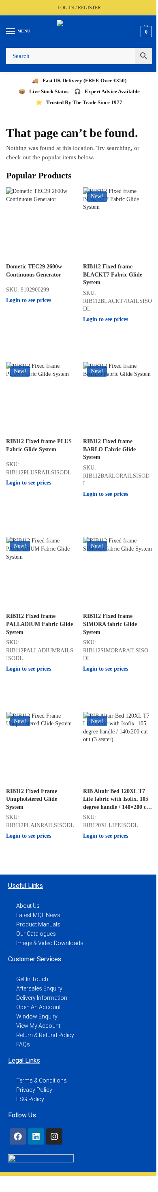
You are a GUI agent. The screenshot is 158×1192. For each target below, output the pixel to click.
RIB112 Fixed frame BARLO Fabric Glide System (109, 449)
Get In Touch (32, 979)
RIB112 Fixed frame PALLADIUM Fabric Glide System (39, 624)
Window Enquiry (37, 1016)
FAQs (23, 1044)
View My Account (38, 1026)
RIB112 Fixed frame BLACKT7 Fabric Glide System (112, 274)
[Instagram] (54, 1136)
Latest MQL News (38, 915)
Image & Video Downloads (49, 943)
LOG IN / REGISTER (79, 7)
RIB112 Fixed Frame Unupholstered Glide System (31, 799)
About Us (28, 906)
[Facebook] (18, 1136)
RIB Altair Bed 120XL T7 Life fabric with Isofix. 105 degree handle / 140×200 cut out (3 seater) (117, 799)
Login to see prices (28, 300)
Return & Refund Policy (45, 1035)
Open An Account (38, 1007)
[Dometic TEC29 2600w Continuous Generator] (40, 221)
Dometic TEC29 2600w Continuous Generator (34, 271)
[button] (145, 31)
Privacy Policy (34, 1090)
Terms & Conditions (41, 1080)
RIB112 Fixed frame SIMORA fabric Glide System (110, 624)
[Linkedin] (36, 1136)
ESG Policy (30, 1099)
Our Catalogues (36, 933)
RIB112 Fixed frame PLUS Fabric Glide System (39, 445)
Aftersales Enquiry (39, 988)
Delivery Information (41, 998)
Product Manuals (38, 924)
